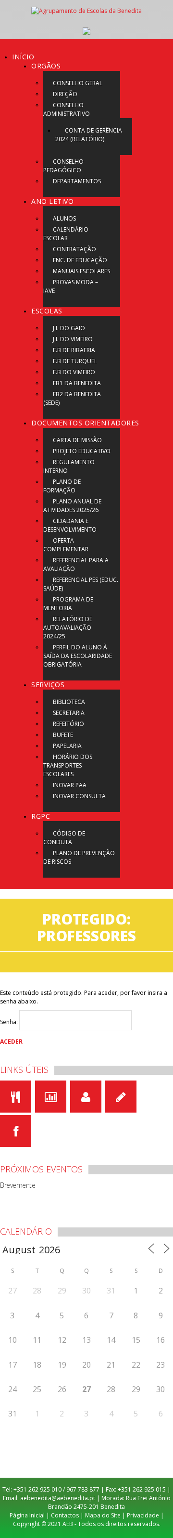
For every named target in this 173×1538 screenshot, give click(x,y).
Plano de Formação (62, 486)
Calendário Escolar (65, 233)
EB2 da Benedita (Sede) (72, 398)
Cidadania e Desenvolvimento (70, 525)
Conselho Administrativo (66, 109)
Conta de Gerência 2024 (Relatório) (88, 134)
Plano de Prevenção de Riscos (79, 857)
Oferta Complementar (65, 544)
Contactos (65, 1515)
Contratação (74, 249)
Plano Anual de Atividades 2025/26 (72, 505)
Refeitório (68, 724)
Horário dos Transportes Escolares (67, 765)
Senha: (9, 1022)
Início (23, 56)
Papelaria (67, 746)
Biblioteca (69, 702)
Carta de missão (77, 440)
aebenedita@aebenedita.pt (57, 1498)
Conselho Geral (77, 83)
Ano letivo (52, 201)
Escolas (46, 310)
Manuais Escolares (81, 271)
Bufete (63, 735)
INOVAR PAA (69, 785)
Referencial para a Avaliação (76, 564)
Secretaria (69, 713)
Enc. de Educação (80, 260)
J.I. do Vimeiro (73, 339)
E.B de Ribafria (74, 350)
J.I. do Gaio (69, 328)
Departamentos (77, 181)
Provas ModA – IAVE (70, 286)
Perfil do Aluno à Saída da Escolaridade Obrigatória (77, 656)
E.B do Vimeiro (74, 372)
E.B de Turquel (75, 361)
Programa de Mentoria (68, 603)
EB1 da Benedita (77, 383)
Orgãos (46, 65)
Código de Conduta (64, 837)
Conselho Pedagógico (63, 165)
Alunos (64, 218)
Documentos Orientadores (85, 422)
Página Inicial (27, 1515)
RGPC (40, 816)
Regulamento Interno (69, 466)
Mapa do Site (103, 1515)
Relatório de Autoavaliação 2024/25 (67, 627)
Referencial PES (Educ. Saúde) (80, 584)
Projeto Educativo (82, 451)
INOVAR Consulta (79, 796)
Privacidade (143, 1515)
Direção (65, 94)
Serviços (47, 684)
